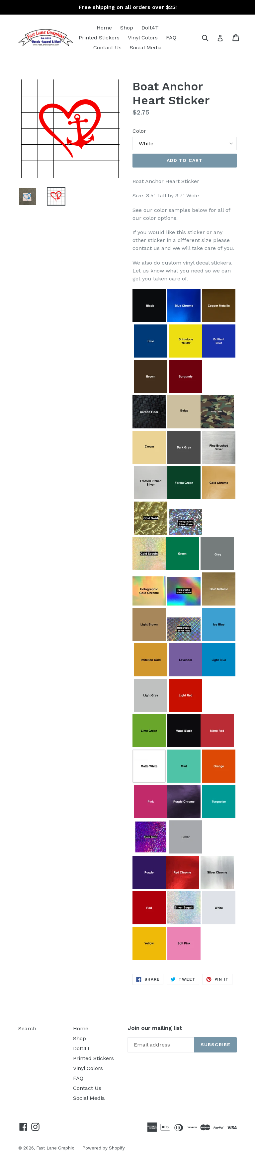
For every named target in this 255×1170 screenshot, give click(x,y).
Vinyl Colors (143, 37)
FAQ (171, 37)
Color (139, 131)
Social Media (146, 47)
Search (27, 1028)
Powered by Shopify (103, 1148)
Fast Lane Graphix (55, 1148)
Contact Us (107, 47)
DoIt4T (150, 27)
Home (104, 27)
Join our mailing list (155, 1028)
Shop (126, 27)
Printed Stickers (99, 37)
